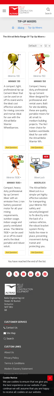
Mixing (21, 27)
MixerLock (40, 183)
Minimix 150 (40, 81)
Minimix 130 (14, 81)
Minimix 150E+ (14, 183)
